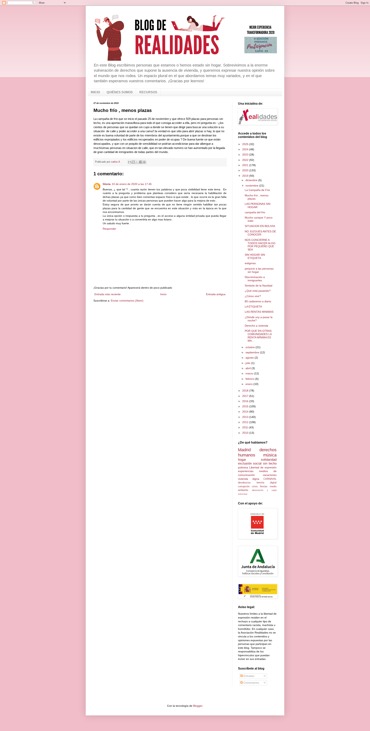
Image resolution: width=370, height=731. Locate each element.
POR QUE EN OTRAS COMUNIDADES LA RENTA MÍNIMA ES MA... (258, 335)
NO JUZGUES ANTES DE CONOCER (260, 233)
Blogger (197, 705)
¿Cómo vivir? (253, 296)
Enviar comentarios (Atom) (127, 300)
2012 (245, 422)
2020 (245, 170)
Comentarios (251, 682)
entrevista (242, 494)
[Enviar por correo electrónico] (130, 162)
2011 (245, 427)
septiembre (253, 352)
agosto (250, 357)
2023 (245, 154)
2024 (245, 149)
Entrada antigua (215, 294)
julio (248, 363)
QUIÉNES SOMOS (120, 92)
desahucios (244, 482)
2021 (245, 165)
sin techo (270, 463)
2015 (245, 406)
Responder (109, 228)
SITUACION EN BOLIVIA (260, 226)
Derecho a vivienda (256, 325)
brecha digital (267, 482)
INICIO (95, 92)
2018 (245, 390)
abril (248, 368)
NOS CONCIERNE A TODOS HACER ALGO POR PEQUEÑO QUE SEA (260, 244)
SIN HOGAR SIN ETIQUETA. (255, 256)
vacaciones (270, 474)
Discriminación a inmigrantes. (255, 279)
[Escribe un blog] (133, 162)
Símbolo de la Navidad (258, 285)
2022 (245, 159)
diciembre (252, 180)
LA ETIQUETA (253, 306)
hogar (242, 459)
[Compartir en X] (137, 162)
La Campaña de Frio (257, 190)
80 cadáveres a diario (258, 301)
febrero (250, 378)
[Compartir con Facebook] (141, 162)
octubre (251, 347)
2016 (245, 401)
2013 (245, 416)
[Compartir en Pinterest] (144, 162)
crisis (255, 486)
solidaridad (269, 459)
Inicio (163, 294)
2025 (245, 144)
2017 (245, 395)
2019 (245, 175)
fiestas (263, 486)
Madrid (244, 449)
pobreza (243, 467)
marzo (250, 373)
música (270, 455)
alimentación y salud (264, 490)
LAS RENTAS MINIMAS (259, 311)
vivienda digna (248, 478)
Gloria (107, 184)
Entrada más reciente (107, 294)
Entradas (248, 675)
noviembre (252, 185)
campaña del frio (255, 212)
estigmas (250, 263)
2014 (245, 411)
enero (249, 384)
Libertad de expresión (263, 467)
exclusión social (250, 463)
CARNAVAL (270, 479)
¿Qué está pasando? (258, 290)
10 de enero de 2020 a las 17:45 (132, 184)
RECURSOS (148, 92)
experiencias (245, 471)
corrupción (244, 486)
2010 (245, 432)
